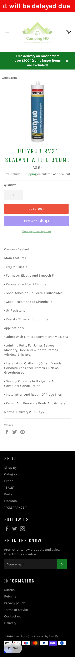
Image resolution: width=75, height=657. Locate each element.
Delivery (10, 623)
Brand (8, 481)
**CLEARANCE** (16, 507)
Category (11, 474)
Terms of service (16, 610)
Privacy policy (14, 603)
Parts (8, 494)
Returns (10, 596)
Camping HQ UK (23, 636)
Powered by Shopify (46, 636)
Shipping (30, 174)
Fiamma (10, 501)
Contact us (12, 616)
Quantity (10, 185)
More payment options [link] (36, 231)
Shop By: (10, 467)
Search (9, 590)
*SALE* (9, 487)
